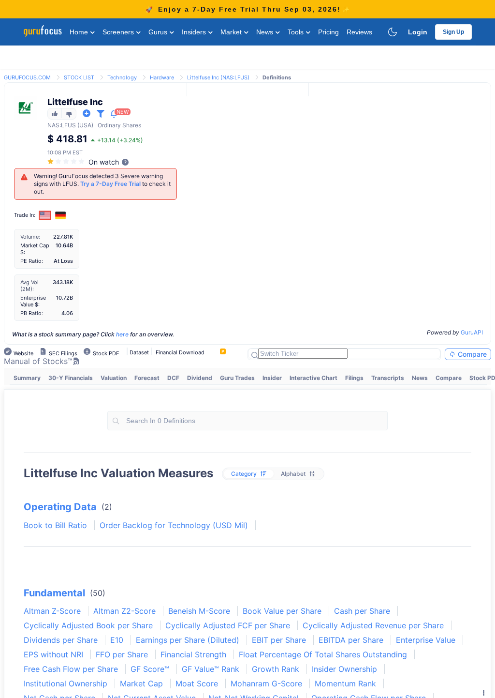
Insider (272, 377)
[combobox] (247, 420)
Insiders (195, 32)
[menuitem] (27, 378)
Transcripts (387, 377)
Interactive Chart (313, 377)
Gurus (158, 32)
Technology (122, 77)
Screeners (119, 32)
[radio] (249, 474)
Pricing (328, 32)
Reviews (359, 32)
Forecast (147, 377)
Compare (471, 354)
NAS (53, 125)
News (265, 32)
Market (232, 32)
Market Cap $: (34, 249)
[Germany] (60, 215)
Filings (354, 377)
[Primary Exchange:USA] (45, 215)
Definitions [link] (276, 77)
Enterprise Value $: (33, 301)
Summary (27, 377)
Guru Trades (237, 377)
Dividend (199, 377)
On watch (103, 162)
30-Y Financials (70, 377)
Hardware (162, 77)
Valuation (114, 377)
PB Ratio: (31, 313)
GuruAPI (472, 332)
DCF (173, 377)
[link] (27, 77)
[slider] (66, 161)
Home (80, 32)
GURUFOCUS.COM (27, 77)
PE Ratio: (31, 261)
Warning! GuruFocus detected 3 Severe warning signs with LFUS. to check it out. (102, 183)
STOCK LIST (79, 77)
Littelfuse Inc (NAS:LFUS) (218, 77)
